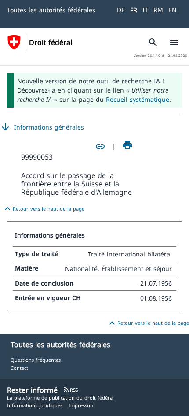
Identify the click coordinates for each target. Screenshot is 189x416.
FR (133, 10)
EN (172, 10)
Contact (19, 367)
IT (145, 10)
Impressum (81, 405)
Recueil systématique (137, 99)
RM (158, 10)
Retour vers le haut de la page (43, 209)
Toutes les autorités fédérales (51, 10)
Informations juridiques (34, 405)
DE (121, 10)
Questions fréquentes (36, 360)
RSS (70, 390)
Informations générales (42, 127)
